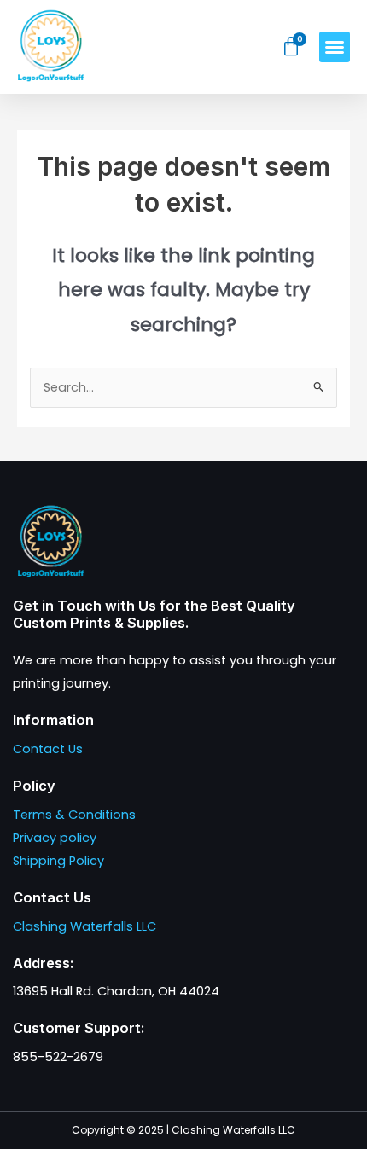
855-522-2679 (58, 1056)
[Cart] (291, 47)
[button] (334, 47)
